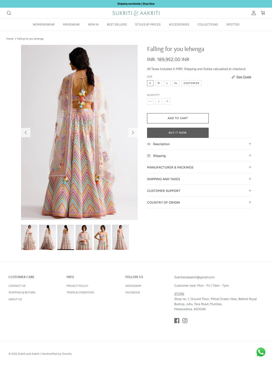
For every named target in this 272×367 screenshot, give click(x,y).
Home (9, 38)
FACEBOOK (132, 292)
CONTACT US (17, 285)
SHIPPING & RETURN (21, 292)
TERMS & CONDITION (80, 292)
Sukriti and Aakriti (29, 353)
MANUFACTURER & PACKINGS (170, 167)
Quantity (153, 95)
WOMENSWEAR (44, 24)
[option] (79, 132)
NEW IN (93, 24)
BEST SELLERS (117, 24)
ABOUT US (15, 299)
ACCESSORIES (179, 24)
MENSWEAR (71, 24)
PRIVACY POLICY (77, 285)
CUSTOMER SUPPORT (163, 191)
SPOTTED (232, 24)
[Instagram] (184, 320)
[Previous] (25, 132)
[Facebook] (176, 320)
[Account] (252, 13)
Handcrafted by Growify (56, 353)
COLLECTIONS (208, 24)
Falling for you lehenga (30, 38)
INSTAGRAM (133, 285)
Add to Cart (178, 118)
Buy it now (178, 132)
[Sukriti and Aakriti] (136, 13)
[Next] (133, 132)
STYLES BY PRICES (148, 24)
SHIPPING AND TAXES (163, 179)
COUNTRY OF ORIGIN (163, 202)
